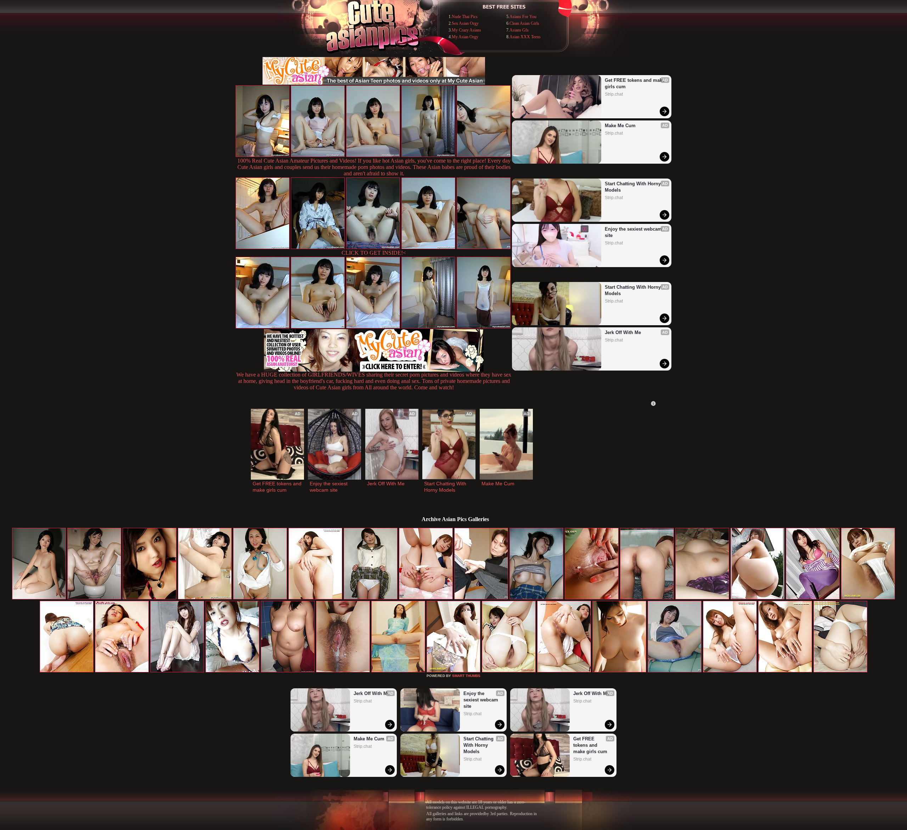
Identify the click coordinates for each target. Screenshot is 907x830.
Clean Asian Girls (524, 23)
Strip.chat (614, 94)
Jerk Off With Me (623, 332)
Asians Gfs (519, 30)
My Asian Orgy (465, 36)
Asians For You (522, 16)
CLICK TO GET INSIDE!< (374, 253)
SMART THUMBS (466, 676)
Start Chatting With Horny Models (633, 187)
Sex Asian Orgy (465, 23)
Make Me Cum (620, 125)
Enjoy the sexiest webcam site (634, 232)
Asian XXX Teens (525, 36)
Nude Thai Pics (465, 16)
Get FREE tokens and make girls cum (635, 83)
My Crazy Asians (466, 30)
